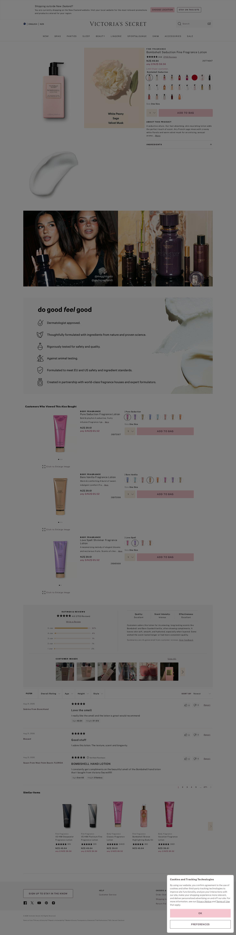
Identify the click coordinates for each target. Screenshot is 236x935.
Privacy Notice (204, 901)
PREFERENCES (200, 924)
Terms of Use (223, 901)
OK (200, 913)
